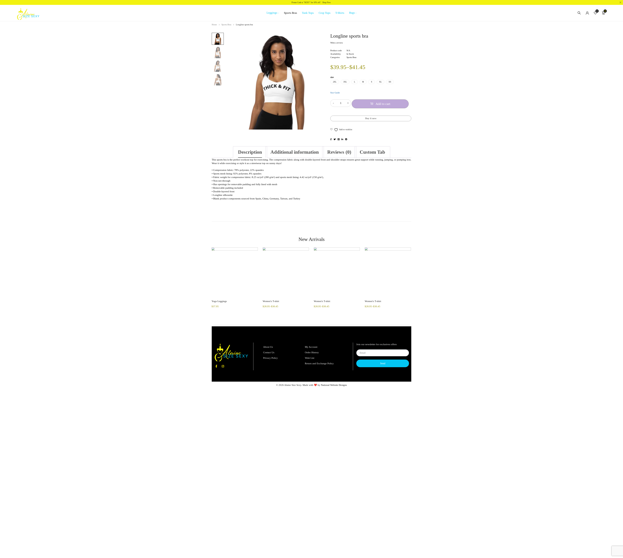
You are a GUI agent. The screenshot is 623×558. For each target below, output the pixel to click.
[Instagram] (223, 366)
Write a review (336, 43)
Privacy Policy (270, 358)
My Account (311, 347)
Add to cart (383, 104)
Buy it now (371, 118)
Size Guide (335, 92)
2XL (334, 82)
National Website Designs (334, 385)
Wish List (309, 358)
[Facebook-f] (216, 366)
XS (390, 82)
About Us (268, 347)
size (332, 77)
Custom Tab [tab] (372, 152)
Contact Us (268, 352)
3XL (345, 82)
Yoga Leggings (219, 301)
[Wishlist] (341, 130)
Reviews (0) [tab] (339, 152)
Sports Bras (226, 24)
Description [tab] (250, 152)
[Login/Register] (587, 13)
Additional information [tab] (294, 152)
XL (380, 82)
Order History (312, 352)
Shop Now (326, 2)
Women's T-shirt (271, 301)
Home (214, 24)
